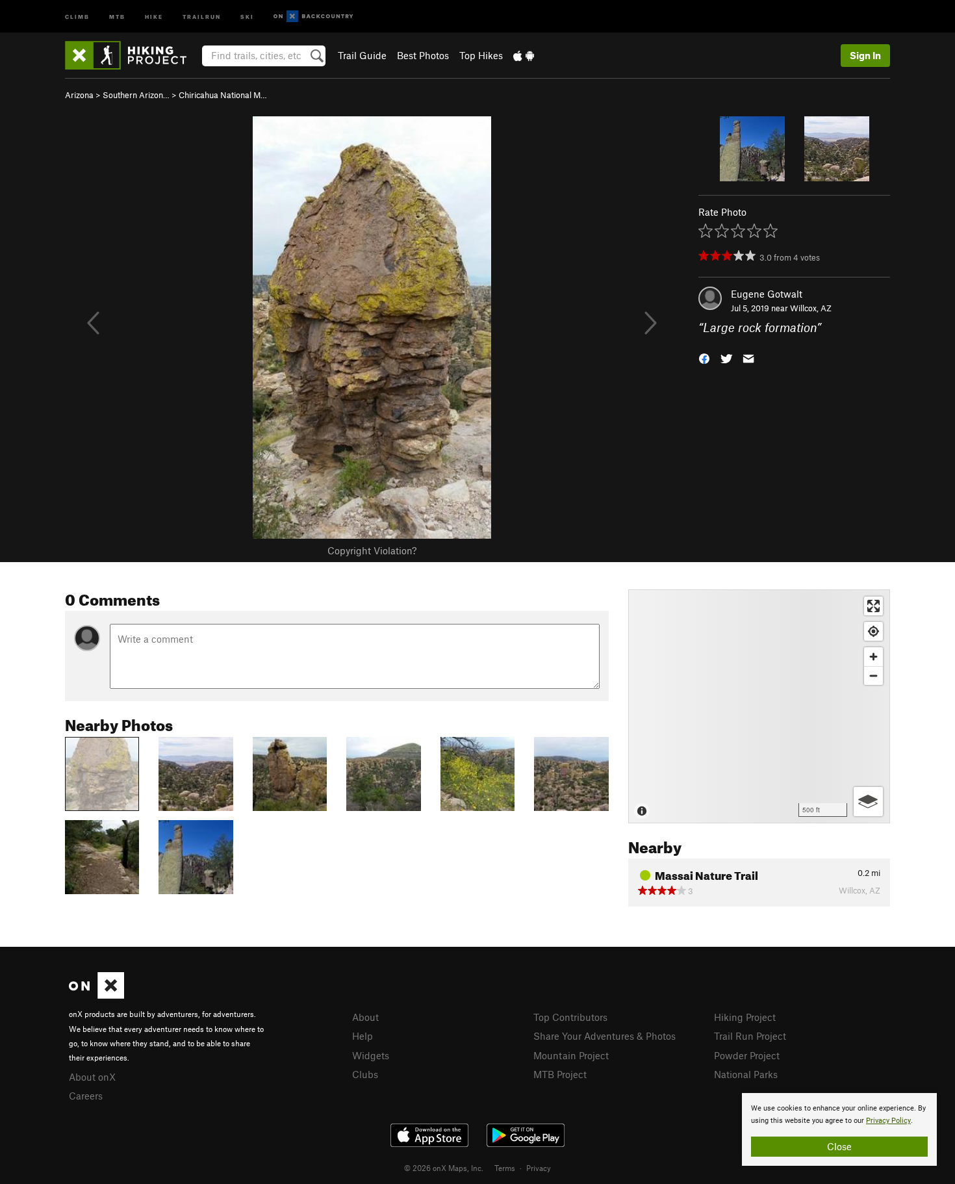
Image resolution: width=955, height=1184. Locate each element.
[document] (839, 1129)
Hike (154, 16)
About (365, 1017)
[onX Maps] (96, 995)
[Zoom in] (873, 656)
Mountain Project (571, 1055)
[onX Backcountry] (313, 16)
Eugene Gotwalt (766, 294)
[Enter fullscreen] (873, 606)
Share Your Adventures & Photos (604, 1036)
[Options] (868, 801)
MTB (117, 16)
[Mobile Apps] (523, 55)
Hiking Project (745, 1017)
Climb (77, 16)
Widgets (370, 1055)
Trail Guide (362, 55)
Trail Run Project (750, 1036)
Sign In (865, 55)
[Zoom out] (873, 675)
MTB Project (560, 1074)
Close (839, 1146)
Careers (86, 1095)
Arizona (79, 95)
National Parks (746, 1074)
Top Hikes (481, 55)
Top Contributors (570, 1017)
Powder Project (747, 1055)
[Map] (759, 706)
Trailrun (202, 16)
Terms (504, 1167)
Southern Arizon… (136, 95)
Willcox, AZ (811, 308)
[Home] (132, 55)
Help (362, 1036)
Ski (247, 16)
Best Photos (423, 55)
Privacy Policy (888, 1120)
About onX (92, 1077)
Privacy (538, 1167)
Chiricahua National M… (223, 95)
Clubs (365, 1074)
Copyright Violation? (371, 550)
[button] (704, 357)
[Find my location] (873, 631)
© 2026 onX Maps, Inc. (443, 1167)
